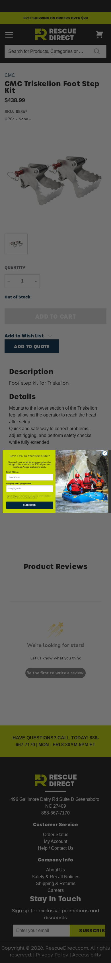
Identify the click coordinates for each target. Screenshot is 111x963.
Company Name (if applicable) (18, 483)
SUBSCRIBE (29, 505)
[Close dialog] (104, 453)
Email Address (12, 472)
